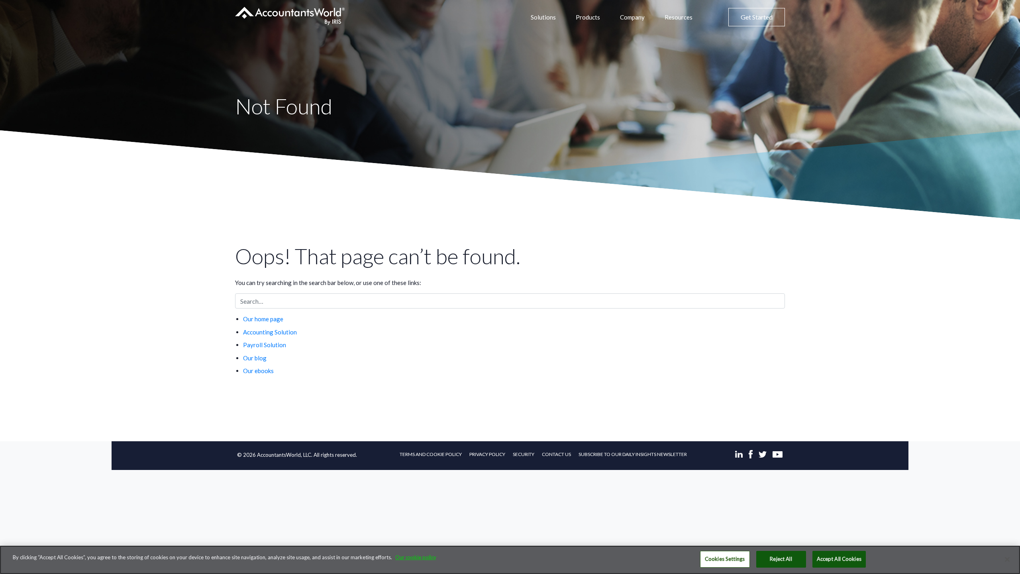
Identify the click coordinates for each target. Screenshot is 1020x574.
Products (588, 17)
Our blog (255, 358)
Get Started (757, 17)
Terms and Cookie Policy (431, 454)
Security (523, 454)
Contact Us (556, 454)
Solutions (543, 17)
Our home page (263, 318)
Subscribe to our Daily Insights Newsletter (633, 454)
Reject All (781, 559)
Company (632, 17)
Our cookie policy (415, 557)
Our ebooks (258, 370)
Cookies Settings (725, 559)
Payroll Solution (264, 344)
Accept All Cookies (839, 559)
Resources (678, 17)
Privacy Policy (487, 454)
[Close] (1007, 559)
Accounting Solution (270, 332)
